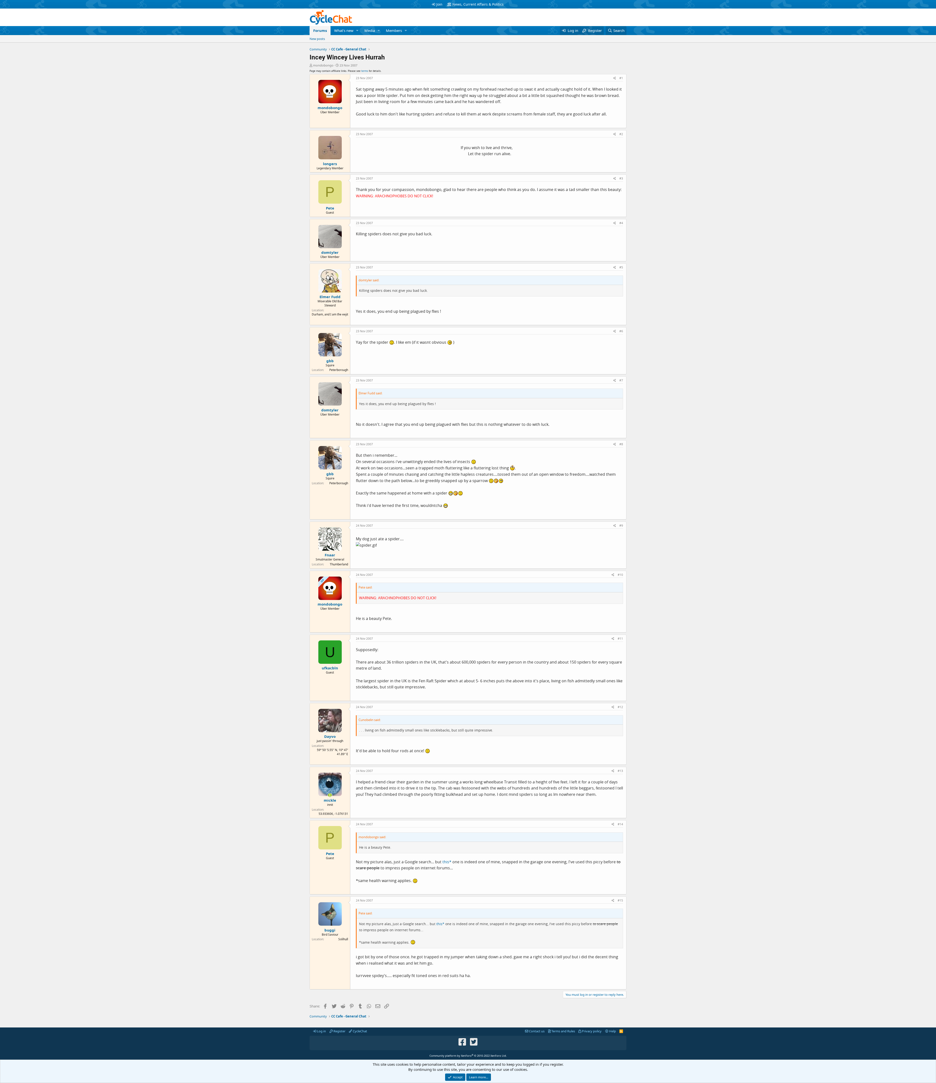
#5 (621, 267)
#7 (621, 380)
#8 (621, 444)
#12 (620, 707)
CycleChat (359, 1031)
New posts (317, 39)
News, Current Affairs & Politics (478, 4)
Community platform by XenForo (468, 1055)
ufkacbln (330, 667)
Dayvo (330, 736)
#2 (621, 134)
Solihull (343, 939)
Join (439, 4)
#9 (621, 525)
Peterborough (338, 370)
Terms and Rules (563, 1031)
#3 (621, 178)
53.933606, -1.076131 (333, 814)
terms (364, 71)
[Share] (615, 78)
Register (339, 1031)
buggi (329, 930)
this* (446, 861)
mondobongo (323, 65)
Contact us (536, 1031)
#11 (620, 638)
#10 (620, 575)
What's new (343, 30)
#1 (621, 78)
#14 (620, 824)
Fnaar (330, 554)
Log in (321, 1031)
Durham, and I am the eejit (330, 314)
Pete (330, 208)
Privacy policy (591, 1031)
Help (612, 1031)
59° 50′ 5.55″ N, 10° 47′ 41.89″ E (332, 752)
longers (330, 163)
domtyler (330, 252)
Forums (320, 30)
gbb (330, 360)
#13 (620, 771)
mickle (330, 800)
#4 (621, 223)
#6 (621, 331)
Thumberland (339, 564)
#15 (620, 900)
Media (369, 30)
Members (394, 30)
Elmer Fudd (330, 296)
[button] (357, 30)
